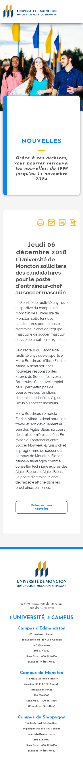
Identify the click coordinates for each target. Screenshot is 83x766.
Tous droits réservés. (41, 608)
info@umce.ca (41, 645)
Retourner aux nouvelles (41, 507)
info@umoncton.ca (41, 690)
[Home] (29, 11)
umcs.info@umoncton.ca (42, 734)
